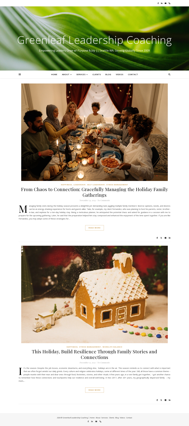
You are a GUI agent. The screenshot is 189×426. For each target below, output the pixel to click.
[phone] (169, 3)
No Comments (103, 200)
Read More (95, 228)
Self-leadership (96, 185)
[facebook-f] (158, 3)
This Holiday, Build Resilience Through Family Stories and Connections (94, 354)
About (65, 74)
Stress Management (117, 185)
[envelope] (166, 3)
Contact (133, 74)
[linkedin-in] (162, 3)
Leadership (80, 185)
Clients (96, 74)
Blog (108, 74)
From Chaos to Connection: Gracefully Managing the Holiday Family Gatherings (94, 192)
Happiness (66, 185)
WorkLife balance (112, 347)
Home (54, 74)
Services (80, 74)
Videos (119, 74)
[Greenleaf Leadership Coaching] (94, 38)
